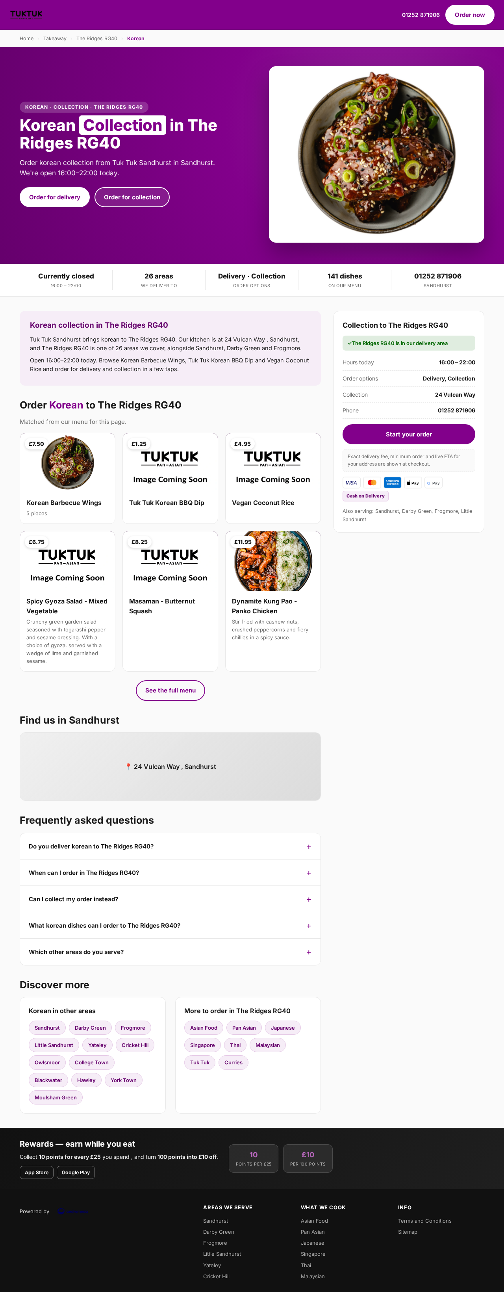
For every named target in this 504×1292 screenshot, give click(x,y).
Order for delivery (54, 197)
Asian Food (203, 1028)
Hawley (86, 1080)
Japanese (283, 1028)
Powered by (34, 1211)
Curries (233, 1062)
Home (26, 38)
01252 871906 (421, 14)
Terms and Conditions (425, 1221)
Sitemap (407, 1232)
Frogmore (133, 1028)
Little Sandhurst (54, 1045)
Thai (235, 1045)
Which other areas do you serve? (76, 952)
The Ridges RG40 (96, 38)
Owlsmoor (47, 1062)
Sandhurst (47, 1028)
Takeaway (55, 38)
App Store (36, 1172)
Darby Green (90, 1028)
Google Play (76, 1172)
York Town (124, 1080)
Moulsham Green (56, 1097)
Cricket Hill (135, 1045)
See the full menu (170, 690)
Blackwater (48, 1080)
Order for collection (132, 197)
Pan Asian (244, 1028)
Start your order (409, 434)
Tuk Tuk (199, 1062)
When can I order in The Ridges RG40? (84, 872)
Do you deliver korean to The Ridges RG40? (91, 846)
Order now (470, 15)
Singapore (202, 1045)
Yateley (97, 1045)
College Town (92, 1062)
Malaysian (268, 1045)
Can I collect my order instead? (73, 899)
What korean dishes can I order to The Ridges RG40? (104, 925)
